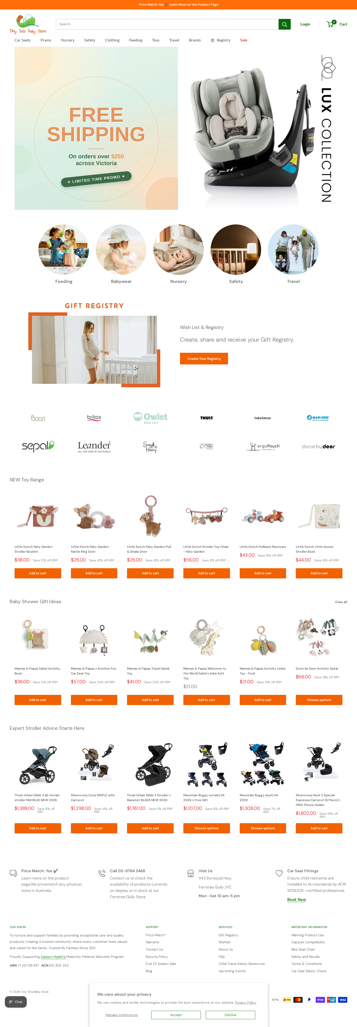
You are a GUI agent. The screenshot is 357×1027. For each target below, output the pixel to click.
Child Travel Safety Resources (242, 963)
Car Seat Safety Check (308, 971)
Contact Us (154, 949)
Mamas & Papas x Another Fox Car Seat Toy (93, 670)
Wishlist (224, 942)
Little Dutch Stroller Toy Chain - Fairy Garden (206, 548)
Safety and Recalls (305, 956)
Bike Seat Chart (303, 949)
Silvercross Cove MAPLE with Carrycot (93, 797)
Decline (230, 1015)
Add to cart (37, 573)
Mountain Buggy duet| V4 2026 (259, 797)
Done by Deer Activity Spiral (317, 668)
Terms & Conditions (306, 963)
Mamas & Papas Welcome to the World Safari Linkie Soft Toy (204, 673)
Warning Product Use (307, 935)
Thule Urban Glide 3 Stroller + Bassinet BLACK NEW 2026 (149, 797)
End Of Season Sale (161, 963)
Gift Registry (228, 935)
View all (341, 602)
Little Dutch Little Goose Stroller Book (314, 548)
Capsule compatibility (308, 942)
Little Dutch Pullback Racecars (263, 546)
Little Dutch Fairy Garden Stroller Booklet (33, 548)
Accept (176, 1015)
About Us (226, 949)
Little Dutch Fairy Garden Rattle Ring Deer (90, 548)
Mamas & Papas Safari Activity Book (37, 670)
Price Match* (156, 935)
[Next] (347, 535)
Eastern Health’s (53, 956)
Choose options (319, 700)
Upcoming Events (232, 971)
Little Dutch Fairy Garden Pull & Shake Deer (149, 548)
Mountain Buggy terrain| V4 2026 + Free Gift (203, 797)
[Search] (285, 24)
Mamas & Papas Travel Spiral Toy (148, 670)
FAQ (222, 956)
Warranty (153, 942)
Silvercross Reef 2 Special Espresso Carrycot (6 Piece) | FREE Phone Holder (318, 800)
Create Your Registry (204, 358)
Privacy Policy (245, 1002)
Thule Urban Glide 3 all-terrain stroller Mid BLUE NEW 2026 (37, 797)
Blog (149, 971)
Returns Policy (157, 956)
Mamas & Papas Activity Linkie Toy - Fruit (263, 670)
